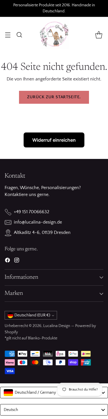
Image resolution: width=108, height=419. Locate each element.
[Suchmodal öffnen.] (19, 35)
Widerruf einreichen (54, 140)
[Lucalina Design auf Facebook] (7, 261)
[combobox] (54, 392)
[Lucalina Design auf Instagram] (16, 261)
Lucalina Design (56, 326)
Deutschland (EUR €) (32, 315)
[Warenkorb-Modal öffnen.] (99, 35)
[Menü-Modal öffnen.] (8, 35)
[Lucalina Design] (54, 34)
